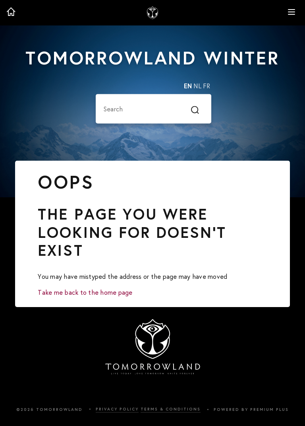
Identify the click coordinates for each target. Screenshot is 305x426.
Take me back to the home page (85, 292)
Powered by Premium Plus (251, 409)
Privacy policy (117, 409)
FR (206, 86)
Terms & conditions (171, 409)
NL (197, 86)
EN (188, 86)
